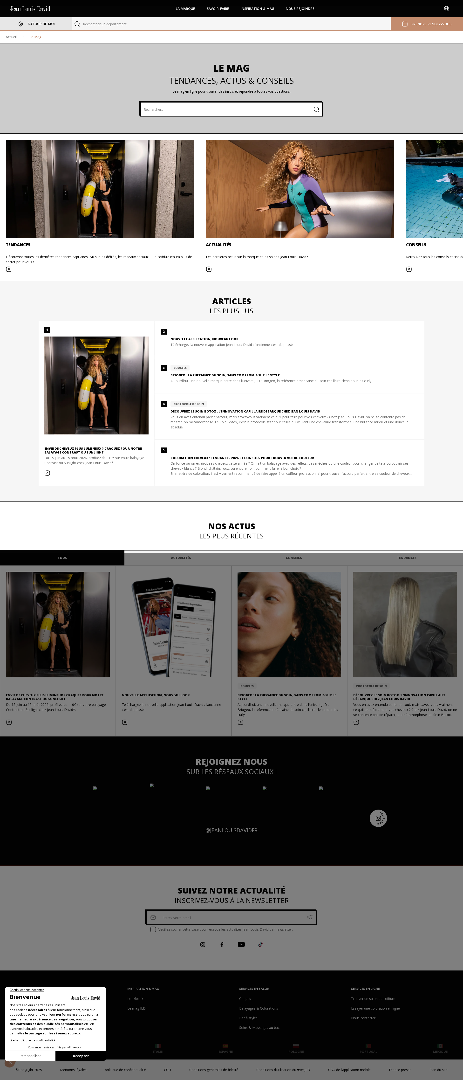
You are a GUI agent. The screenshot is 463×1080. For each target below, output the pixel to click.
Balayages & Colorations (258, 1008)
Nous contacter (363, 1018)
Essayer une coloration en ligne (375, 1008)
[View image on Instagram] (118, 800)
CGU (167, 1069)
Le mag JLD (136, 1008)
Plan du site (438, 1069)
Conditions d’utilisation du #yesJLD (283, 1069)
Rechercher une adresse (102, 24)
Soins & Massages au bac (259, 1027)
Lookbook (135, 998)
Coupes (245, 998)
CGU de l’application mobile (349, 1069)
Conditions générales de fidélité (213, 1069)
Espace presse (400, 1069)
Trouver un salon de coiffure (373, 998)
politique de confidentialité (125, 1069)
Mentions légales (73, 1069)
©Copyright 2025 (28, 1069)
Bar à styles (248, 1018)
